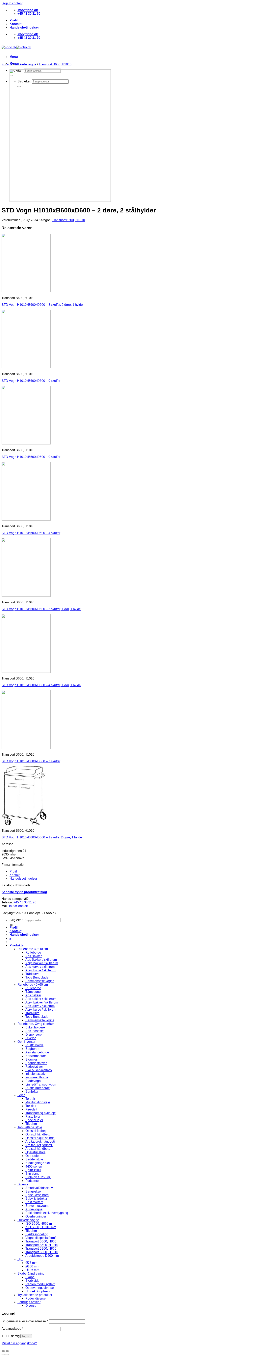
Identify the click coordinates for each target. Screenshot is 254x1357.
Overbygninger (35, 1216)
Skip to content (12, 3)
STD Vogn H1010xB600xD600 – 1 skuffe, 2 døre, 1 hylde (42, 837)
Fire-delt (31, 1109)
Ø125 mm (32, 1270)
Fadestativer (34, 1066)
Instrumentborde (36, 1077)
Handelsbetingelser (24, 27)
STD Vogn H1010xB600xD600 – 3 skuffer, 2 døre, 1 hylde (42, 304)
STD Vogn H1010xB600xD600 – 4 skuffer (31, 533)
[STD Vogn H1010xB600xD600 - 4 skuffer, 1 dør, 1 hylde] (26, 671)
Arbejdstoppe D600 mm (42, 1255)
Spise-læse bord (37, 1195)
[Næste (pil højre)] (7, 1354)
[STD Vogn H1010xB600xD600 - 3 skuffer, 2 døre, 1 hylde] (26, 291)
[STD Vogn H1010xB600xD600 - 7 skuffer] (26, 747)
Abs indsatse (34, 1031)
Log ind (26, 1336)
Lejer (21, 1095)
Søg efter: (16, 920)
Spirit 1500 (33, 1170)
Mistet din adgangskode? (19, 1343)
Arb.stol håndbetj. (37, 1148)
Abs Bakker (33, 956)
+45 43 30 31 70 (24, 902)
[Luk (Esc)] (3, 1351)
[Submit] (11, 925)
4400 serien (33, 1166)
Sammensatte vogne (39, 981)
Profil (13, 20)
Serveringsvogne (37, 1205)
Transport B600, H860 (40, 1241)
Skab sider (32, 1280)
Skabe (30, 1277)
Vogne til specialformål (41, 1237)
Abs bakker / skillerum (40, 999)
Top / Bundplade (36, 977)
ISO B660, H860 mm (39, 1223)
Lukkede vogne (25, 64)
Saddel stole (34, 1159)
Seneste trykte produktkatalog (24, 892)
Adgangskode (12, 1328)
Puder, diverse (35, 1298)
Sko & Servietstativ (38, 1070)
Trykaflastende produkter (34, 1295)
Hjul (20, 1259)
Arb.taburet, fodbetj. (39, 1145)
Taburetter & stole (29, 1127)
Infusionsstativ (35, 1073)
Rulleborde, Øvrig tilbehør (35, 1023)
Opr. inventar (26, 1041)
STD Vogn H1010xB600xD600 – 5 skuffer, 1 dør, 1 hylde (41, 609)
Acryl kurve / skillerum (40, 970)
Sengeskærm (34, 1191)
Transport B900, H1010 (41, 1252)
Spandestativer (36, 1063)
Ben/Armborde (35, 1056)
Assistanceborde (37, 1052)
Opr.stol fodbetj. (36, 1130)
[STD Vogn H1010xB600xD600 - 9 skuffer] (26, 367)
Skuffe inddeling (36, 1234)
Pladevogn (33, 1081)
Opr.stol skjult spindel (40, 1138)
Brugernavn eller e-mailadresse (25, 1321)
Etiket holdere (35, 1027)
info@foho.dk (18, 906)
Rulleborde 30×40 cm (32, 949)
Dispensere (33, 1034)
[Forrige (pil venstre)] (3, 1354)
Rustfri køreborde (37, 1088)
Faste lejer (32, 1116)
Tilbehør (31, 1123)
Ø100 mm (32, 1266)
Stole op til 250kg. (38, 1177)
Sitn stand (32, 1173)
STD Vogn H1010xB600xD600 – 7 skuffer (31, 761)
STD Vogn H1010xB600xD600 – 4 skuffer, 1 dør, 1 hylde (41, 685)
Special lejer (34, 1120)
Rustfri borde (34, 1045)
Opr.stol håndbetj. (37, 1134)
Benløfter (31, 1091)
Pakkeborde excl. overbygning (46, 1213)
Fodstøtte (32, 1180)
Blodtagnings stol (37, 1163)
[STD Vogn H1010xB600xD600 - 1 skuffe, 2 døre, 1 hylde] (26, 824)
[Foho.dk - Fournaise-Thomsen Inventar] (16, 47)
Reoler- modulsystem (40, 1284)
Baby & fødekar (36, 1198)
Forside (7, 64)
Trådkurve (32, 974)
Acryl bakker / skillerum (41, 963)
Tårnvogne (33, 991)
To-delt (30, 1098)
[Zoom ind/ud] (7, 1351)
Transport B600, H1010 (55, 64)
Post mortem (34, 1202)
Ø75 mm (31, 1262)
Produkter (17, 945)
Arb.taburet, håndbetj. (40, 1141)
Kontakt (15, 24)
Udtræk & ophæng (38, 1291)
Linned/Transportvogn (40, 1084)
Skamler (31, 1059)
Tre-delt (30, 1106)
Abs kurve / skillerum (40, 966)
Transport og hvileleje (40, 1113)
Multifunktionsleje (37, 1102)
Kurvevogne (33, 1209)
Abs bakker (33, 995)
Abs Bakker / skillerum (41, 959)
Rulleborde (33, 952)
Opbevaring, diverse (39, 1287)
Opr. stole (32, 1155)
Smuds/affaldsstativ (39, 1188)
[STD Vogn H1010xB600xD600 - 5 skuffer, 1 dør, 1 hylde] (26, 595)
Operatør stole (35, 1152)
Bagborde (32, 1048)
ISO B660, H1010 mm (40, 1227)
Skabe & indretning (30, 1273)
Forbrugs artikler (28, 1302)
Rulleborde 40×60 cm (32, 984)
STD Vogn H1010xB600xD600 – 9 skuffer (31, 380)
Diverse (30, 1038)
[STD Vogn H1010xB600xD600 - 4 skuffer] (26, 519)
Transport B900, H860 (40, 1248)
